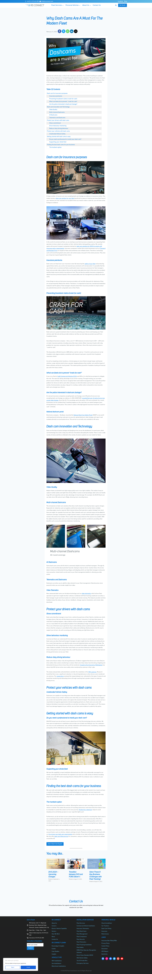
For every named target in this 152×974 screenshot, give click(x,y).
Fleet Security (81, 939)
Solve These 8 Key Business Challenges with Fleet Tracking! (95, 875)
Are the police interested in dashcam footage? (63, 104)
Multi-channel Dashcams (57, 112)
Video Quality (53, 109)
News (53, 936)
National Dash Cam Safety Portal (83, 415)
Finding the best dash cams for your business (61, 144)
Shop (125, 1)
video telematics (86, 593)
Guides (54, 948)
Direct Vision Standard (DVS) (85, 955)
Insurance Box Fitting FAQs (109, 940)
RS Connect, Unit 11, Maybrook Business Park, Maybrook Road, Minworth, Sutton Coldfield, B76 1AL (39, 925)
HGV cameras (92, 672)
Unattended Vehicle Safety (57, 134)
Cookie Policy (105, 946)
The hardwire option (55, 147)
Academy (120, 1)
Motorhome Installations (59, 966)
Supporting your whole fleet (57, 142)
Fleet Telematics (81, 942)
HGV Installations (57, 960)
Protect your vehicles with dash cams (58, 131)
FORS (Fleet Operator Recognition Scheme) (86, 951)
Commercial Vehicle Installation (86, 926)
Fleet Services (81, 923)
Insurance (104, 931)
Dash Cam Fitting (106, 928)
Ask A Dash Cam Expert (55, 844)
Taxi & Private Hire (82, 960)
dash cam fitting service (61, 836)
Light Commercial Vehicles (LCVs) (67, 376)
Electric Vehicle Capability (59, 928)
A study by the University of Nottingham (91, 665)
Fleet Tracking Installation (84, 944)
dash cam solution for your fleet (65, 198)
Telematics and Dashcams (57, 117)
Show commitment (55, 123)
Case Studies (55, 951)
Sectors (54, 931)
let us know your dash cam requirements (60, 834)
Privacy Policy (105, 943)
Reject (12, 967)
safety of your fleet (90, 263)
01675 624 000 (39, 938)
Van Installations (56, 963)
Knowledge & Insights (58, 946)
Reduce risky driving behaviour (58, 128)
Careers (54, 926)
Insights (54, 954)
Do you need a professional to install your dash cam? (65, 139)
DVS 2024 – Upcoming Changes (53, 874)
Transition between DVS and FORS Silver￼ (76, 874)
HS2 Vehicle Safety (82, 958)
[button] (59, 31)
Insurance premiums (55, 96)
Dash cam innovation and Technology (58, 107)
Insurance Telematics (83, 928)
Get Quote (122, 5)
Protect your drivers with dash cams (58, 120)
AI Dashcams (53, 115)
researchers (60, 676)
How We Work (56, 934)
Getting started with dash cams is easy (59, 136)
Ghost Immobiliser (106, 923)
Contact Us (97, 5)
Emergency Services (83, 963)
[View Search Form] (115, 5)
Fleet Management (82, 934)
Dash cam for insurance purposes (57, 93)
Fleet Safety (80, 947)
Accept (28, 967)
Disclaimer (104, 948)
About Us (54, 923)
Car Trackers (105, 926)
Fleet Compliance (82, 936)
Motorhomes (105, 934)
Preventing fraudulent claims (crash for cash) (63, 99)
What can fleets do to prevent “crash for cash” (63, 101)
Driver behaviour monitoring (57, 126)
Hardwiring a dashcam (85, 809)
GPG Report (104, 951)
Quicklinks (104, 954)
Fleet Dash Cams (81, 931)
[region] (20, 964)
